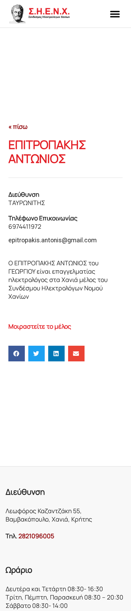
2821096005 (36, 536)
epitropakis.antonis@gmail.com (52, 240)
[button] (115, 14)
